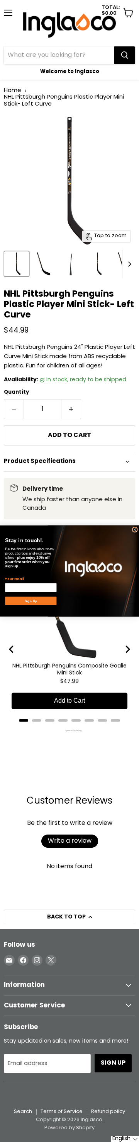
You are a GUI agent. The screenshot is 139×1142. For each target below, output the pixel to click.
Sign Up (31, 601)
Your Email (14, 579)
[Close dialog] (134, 529)
